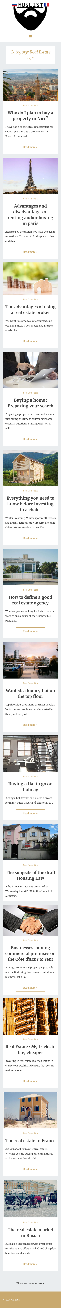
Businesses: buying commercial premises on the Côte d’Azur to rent (30, 953)
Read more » (30, 147)
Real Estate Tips (30, 105)
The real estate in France (30, 1140)
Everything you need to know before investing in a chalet (30, 503)
